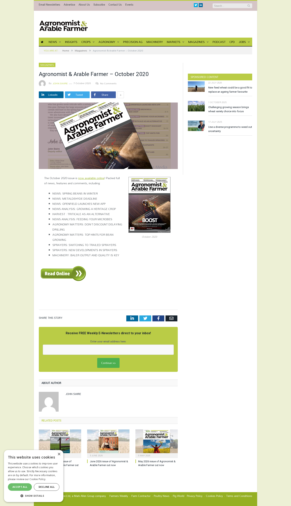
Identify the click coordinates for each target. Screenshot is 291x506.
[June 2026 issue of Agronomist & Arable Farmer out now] (108, 443)
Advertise (69, 4)
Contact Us (115, 4)
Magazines (196, 42)
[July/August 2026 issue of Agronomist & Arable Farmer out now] (60, 443)
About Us (84, 4)
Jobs (242, 42)
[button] (33, 495)
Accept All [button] (20, 487)
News (53, 42)
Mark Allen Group (84, 495)
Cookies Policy (214, 495)
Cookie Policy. (37, 479)
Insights (71, 42)
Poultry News (161, 495)
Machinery (154, 42)
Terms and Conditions (239, 495)
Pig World (178, 495)
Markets (173, 42)
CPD (232, 42)
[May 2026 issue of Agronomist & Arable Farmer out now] (156, 443)
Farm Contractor (140, 495)
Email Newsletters (49, 4)
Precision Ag (133, 42)
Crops (86, 42)
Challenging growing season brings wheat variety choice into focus (228, 109)
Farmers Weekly (118, 495)
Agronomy (107, 42)
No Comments (108, 83)
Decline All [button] (47, 487)
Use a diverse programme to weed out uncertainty (230, 129)
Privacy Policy (195, 495)
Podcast (219, 42)
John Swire (60, 83)
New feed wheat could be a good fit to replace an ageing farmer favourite (230, 89)
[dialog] (33, 476)
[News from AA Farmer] (63, 24)
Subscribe (99, 4)
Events (129, 4)
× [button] (58, 454)
